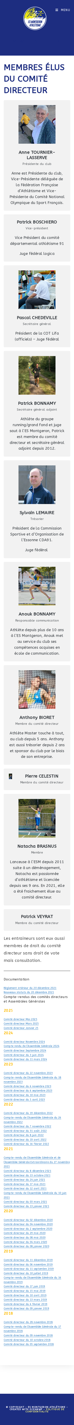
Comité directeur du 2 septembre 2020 (28, 1228)
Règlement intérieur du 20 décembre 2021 (30, 988)
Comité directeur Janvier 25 (21, 1028)
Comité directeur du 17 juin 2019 (24, 1286)
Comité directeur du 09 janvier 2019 (26, 1308)
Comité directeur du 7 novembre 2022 (27, 1126)
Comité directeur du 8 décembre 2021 (27, 1171)
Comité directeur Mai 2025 (20, 1019)
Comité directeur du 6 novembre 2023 (27, 1086)
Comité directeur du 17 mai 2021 (24, 1184)
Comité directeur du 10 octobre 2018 (27, 1340)
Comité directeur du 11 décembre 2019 (28, 1260)
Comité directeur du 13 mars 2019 (25, 1299)
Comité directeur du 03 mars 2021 (25, 1201)
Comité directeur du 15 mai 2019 (24, 1290)
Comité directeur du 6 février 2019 (25, 1304)
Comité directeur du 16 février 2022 (26, 1144)
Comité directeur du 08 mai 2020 (24, 1237)
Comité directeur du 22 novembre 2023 (28, 1073)
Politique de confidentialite (45, 1410)
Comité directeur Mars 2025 (21, 1023)
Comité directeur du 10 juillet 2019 (26, 1273)
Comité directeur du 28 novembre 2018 (28, 1322)
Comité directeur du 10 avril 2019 (25, 1295)
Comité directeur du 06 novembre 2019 (28, 1264)
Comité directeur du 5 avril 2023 (24, 1099)
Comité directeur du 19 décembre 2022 (28, 1113)
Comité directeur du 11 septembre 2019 (29, 1268)
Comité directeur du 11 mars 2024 (25, 1059)
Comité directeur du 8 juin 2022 (24, 1135)
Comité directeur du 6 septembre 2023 (28, 1090)
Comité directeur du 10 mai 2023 (24, 1095)
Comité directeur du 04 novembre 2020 (28, 1224)
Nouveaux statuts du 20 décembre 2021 (29, 992)
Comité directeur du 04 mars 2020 (25, 1242)
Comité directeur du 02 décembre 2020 (28, 1220)
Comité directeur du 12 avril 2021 (25, 1188)
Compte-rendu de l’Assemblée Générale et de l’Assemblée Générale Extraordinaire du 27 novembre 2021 (37, 1162)
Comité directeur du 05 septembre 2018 (29, 1344)
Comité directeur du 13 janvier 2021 (26, 1206)
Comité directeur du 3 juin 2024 (24, 1055)
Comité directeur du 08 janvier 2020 (26, 1246)
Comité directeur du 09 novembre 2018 (28, 1335)
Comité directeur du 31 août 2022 (25, 1130)
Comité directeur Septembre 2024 (25, 1050)
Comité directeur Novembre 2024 (24, 1041)
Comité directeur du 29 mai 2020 (24, 1233)
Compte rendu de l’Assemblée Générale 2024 (31, 1046)
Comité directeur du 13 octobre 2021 (27, 1175)
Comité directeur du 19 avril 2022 (25, 1139)
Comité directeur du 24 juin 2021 (24, 1179)
